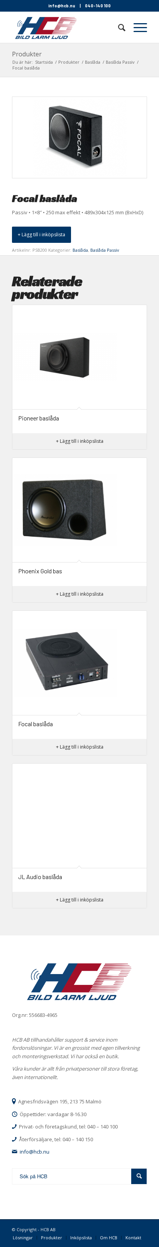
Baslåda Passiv (104, 250)
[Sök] (118, 27)
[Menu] (136, 27)
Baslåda (80, 250)
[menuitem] (118, 27)
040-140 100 (98, 5)
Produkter (27, 54)
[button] (41, 235)
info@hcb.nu (61, 5)
